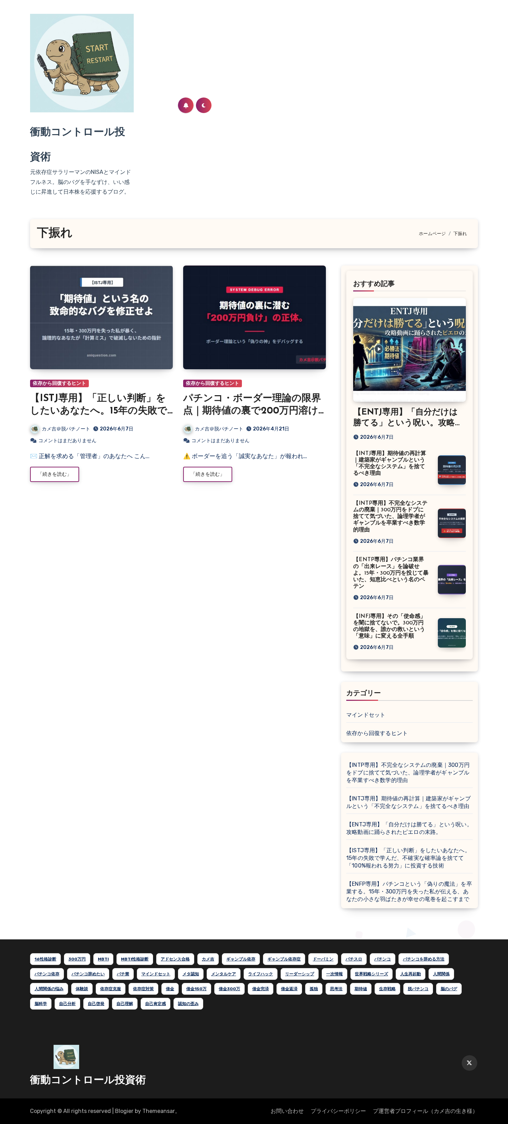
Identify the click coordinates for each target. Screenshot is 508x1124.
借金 (170, 988)
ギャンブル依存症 (284, 959)
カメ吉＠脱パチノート (66, 429)
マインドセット (365, 715)
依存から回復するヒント (59, 383)
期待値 (361, 988)
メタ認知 (190, 974)
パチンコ (382, 959)
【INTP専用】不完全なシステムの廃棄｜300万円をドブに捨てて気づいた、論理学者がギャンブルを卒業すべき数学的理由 (390, 517)
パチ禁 (123, 974)
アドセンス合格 (175, 959)
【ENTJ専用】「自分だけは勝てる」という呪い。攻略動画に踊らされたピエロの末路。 (409, 828)
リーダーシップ (299, 974)
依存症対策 (143, 988)
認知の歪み (188, 1003)
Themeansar (158, 1111)
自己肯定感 (155, 1003)
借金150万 (196, 988)
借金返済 (289, 988)
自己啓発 (96, 1003)
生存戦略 (387, 988)
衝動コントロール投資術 (88, 1080)
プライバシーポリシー (338, 1111)
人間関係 (441, 974)
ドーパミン (323, 959)
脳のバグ (449, 988)
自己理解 (124, 1003)
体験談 (82, 988)
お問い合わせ (287, 1111)
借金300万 (229, 988)
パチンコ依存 (47, 974)
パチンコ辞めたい (88, 974)
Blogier (124, 1111)
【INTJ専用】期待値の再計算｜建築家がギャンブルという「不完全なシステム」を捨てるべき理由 (408, 802)
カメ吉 (208, 959)
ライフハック (260, 974)
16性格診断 (45, 959)
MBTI (103, 959)
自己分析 (67, 1003)
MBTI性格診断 (135, 959)
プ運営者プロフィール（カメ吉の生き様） (425, 1111)
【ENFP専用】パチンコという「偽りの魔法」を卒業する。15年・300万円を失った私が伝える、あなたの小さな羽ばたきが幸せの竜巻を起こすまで (409, 891)
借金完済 (260, 988)
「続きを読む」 (55, 474)
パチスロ (354, 959)
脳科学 (41, 1003)
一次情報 (334, 974)
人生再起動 (410, 974)
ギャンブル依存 (240, 959)
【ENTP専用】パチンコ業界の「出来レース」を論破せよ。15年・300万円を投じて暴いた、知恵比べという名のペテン (391, 573)
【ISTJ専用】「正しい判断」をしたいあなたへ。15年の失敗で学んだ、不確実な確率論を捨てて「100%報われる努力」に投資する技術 (408, 858)
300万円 (77, 959)
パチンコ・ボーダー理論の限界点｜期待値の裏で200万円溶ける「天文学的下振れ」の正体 (252, 411)
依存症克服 (110, 988)
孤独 (314, 988)
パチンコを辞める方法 (423, 959)
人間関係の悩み (49, 988)
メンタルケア (223, 974)
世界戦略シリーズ (371, 974)
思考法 (336, 988)
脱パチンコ (418, 988)
